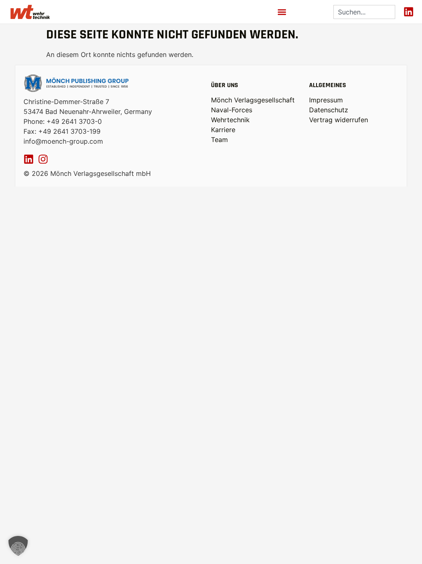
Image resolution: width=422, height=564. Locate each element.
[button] (282, 12)
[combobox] (364, 12)
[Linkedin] (408, 12)
